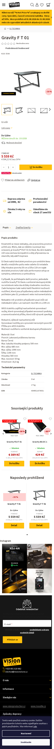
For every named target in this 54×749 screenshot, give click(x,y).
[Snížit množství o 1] (4, 167)
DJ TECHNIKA (36, 373)
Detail (14, 525)
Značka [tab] (23, 227)
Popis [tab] (6, 227)
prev (3, 433)
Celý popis (5, 128)
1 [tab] (27, 534)
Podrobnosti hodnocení (17, 48)
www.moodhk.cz (38, 706)
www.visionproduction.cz (14, 706)
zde (35, 726)
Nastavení (26, 733)
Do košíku (37, 167)
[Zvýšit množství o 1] (13, 167)
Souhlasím (26, 742)
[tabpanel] (14, 506)
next (50, 433)
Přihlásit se (12, 639)
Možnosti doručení (14, 142)
